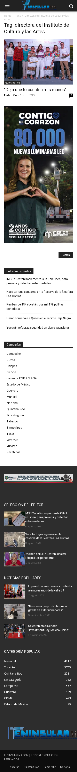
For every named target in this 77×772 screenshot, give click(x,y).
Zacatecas (13, 452)
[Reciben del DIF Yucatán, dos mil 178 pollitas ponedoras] (14, 559)
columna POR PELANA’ (22, 378)
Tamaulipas (14, 427)
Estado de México (18, 384)
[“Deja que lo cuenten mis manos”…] (38, 62)
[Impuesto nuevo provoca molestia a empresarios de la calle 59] (14, 591)
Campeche (14, 354)
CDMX (11, 360)
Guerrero (12, 390)
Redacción (10, 95)
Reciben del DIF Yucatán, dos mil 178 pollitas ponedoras (35, 306)
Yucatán (12, 446)
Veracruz (12, 440)
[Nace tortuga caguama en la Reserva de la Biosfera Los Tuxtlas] (14, 539)
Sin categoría (15, 415)
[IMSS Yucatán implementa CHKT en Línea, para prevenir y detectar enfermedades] (14, 518)
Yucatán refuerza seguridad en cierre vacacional (38, 327)
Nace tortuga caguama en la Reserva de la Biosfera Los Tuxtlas (40, 294)
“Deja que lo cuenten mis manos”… (36, 89)
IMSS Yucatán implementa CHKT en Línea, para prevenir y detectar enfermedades (37, 281)
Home (7, 15)
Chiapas (12, 366)
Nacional (12, 403)
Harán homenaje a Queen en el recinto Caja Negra (39, 318)
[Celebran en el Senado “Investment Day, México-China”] (14, 631)
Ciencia (11, 372)
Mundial (12, 397)
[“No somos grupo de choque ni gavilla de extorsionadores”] (14, 611)
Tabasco (12, 421)
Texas (11, 434)
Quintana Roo (12, 82)
